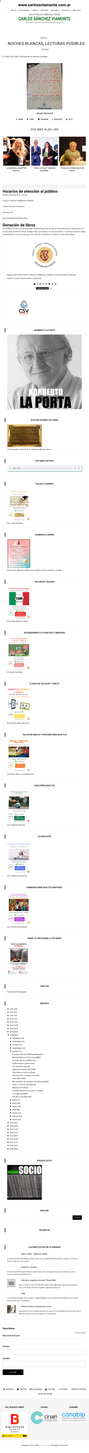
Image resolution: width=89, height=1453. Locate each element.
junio (14, 1103)
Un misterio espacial (21, 1066)
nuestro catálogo (40, 57)
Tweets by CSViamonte (17, 992)
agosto (15, 1051)
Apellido (6, 1358)
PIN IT (70, 119)
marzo (15, 1113)
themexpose (45, 1445)
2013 (12, 1136)
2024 (12, 1016)
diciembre (16, 1038)
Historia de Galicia (20, 1088)
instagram (37, 1389)
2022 (12, 1022)
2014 (12, 1133)
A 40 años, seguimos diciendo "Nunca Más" (38, 1280)
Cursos (35, 10)
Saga (23, 1293)
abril (14, 1110)
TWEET (31, 119)
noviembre (16, 1042)
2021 (12, 1025)
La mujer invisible (19, 1094)
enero (14, 1120)
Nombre (6, 1346)
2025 (12, 1012)
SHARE (20, 119)
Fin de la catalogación (21, 1097)
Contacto (66, 10)
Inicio (13, 10)
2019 (12, 1032)
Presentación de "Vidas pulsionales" (27, 1054)
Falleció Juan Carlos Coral (23, 1063)
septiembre (17, 1048)
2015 (11, 1129)
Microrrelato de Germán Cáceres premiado (30, 1082)
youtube (51, 1389)
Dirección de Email (11, 1335)
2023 (12, 1019)
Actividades (24, 10)
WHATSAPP (58, 119)
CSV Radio (55, 10)
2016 (12, 1126)
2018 (12, 1035)
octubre (15, 1045)
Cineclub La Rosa (79, 1389)
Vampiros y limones (29, 1267)
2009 (12, 1149)
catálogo (43, 38)
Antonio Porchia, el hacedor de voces (36, 1306)
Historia (44, 10)
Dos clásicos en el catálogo (23, 1073)
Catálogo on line (45, 1394)
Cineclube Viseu (19, 1079)
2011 (11, 1142)
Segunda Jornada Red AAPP (24, 1070)
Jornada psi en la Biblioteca (24, 1060)
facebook (9, 1389)
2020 (12, 1029)
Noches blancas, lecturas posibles (26, 1057)
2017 (11, 1123)
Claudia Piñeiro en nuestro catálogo (27, 1091)
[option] (17, 155)
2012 (12, 1139)
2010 (12, 1146)
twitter (23, 1389)
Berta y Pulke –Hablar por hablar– (34, 1254)
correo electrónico (67, 235)
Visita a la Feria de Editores (24, 1085)
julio (14, 1100)
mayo (14, 1106)
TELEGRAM (44, 119)
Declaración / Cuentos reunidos (25, 1076)
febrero (15, 1116)
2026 (12, 1009)
